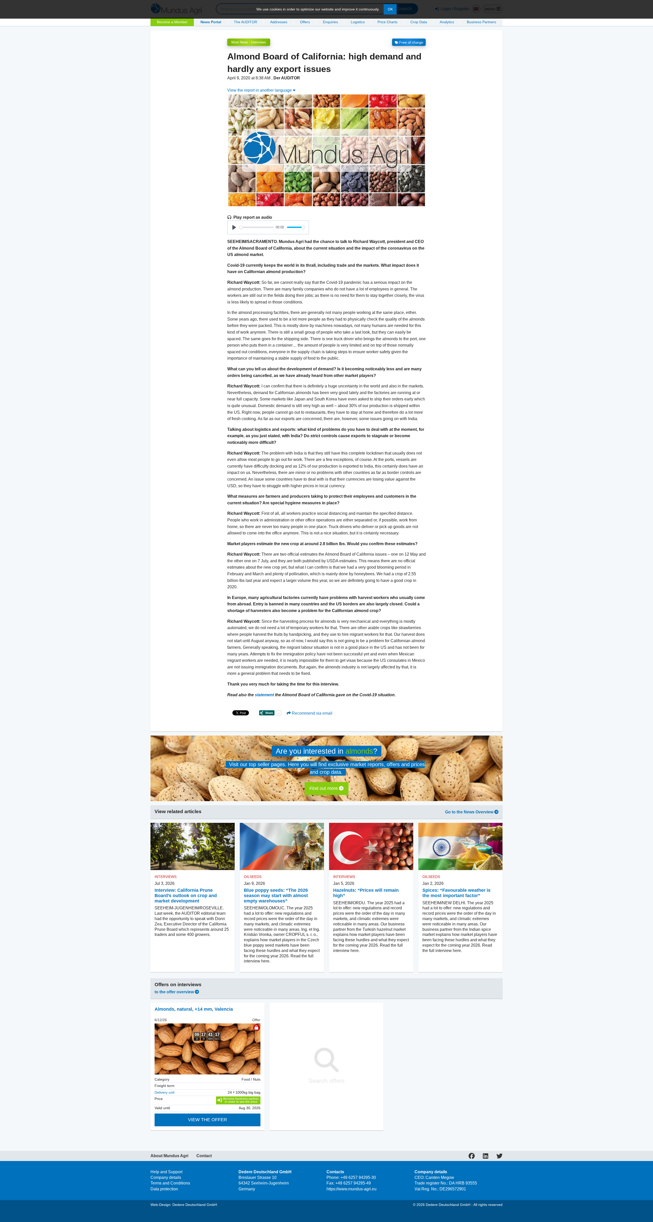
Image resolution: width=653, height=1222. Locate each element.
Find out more (324, 788)
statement (265, 695)
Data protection (164, 1189)
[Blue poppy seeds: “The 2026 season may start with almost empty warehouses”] (282, 846)
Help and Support (166, 1172)
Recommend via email (311, 713)
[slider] (257, 227)
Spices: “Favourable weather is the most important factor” (456, 893)
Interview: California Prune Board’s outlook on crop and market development (186, 895)
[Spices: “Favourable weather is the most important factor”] (460, 846)
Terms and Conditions (170, 1183)
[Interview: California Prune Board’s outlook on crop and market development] (192, 846)
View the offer (207, 1119)
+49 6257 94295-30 (358, 1177)
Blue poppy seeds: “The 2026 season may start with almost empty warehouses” (276, 895)
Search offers (326, 1080)
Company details (165, 1177)
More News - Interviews (248, 42)
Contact (204, 1156)
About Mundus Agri (169, 1156)
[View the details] (207, 1048)
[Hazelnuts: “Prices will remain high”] (371, 846)
